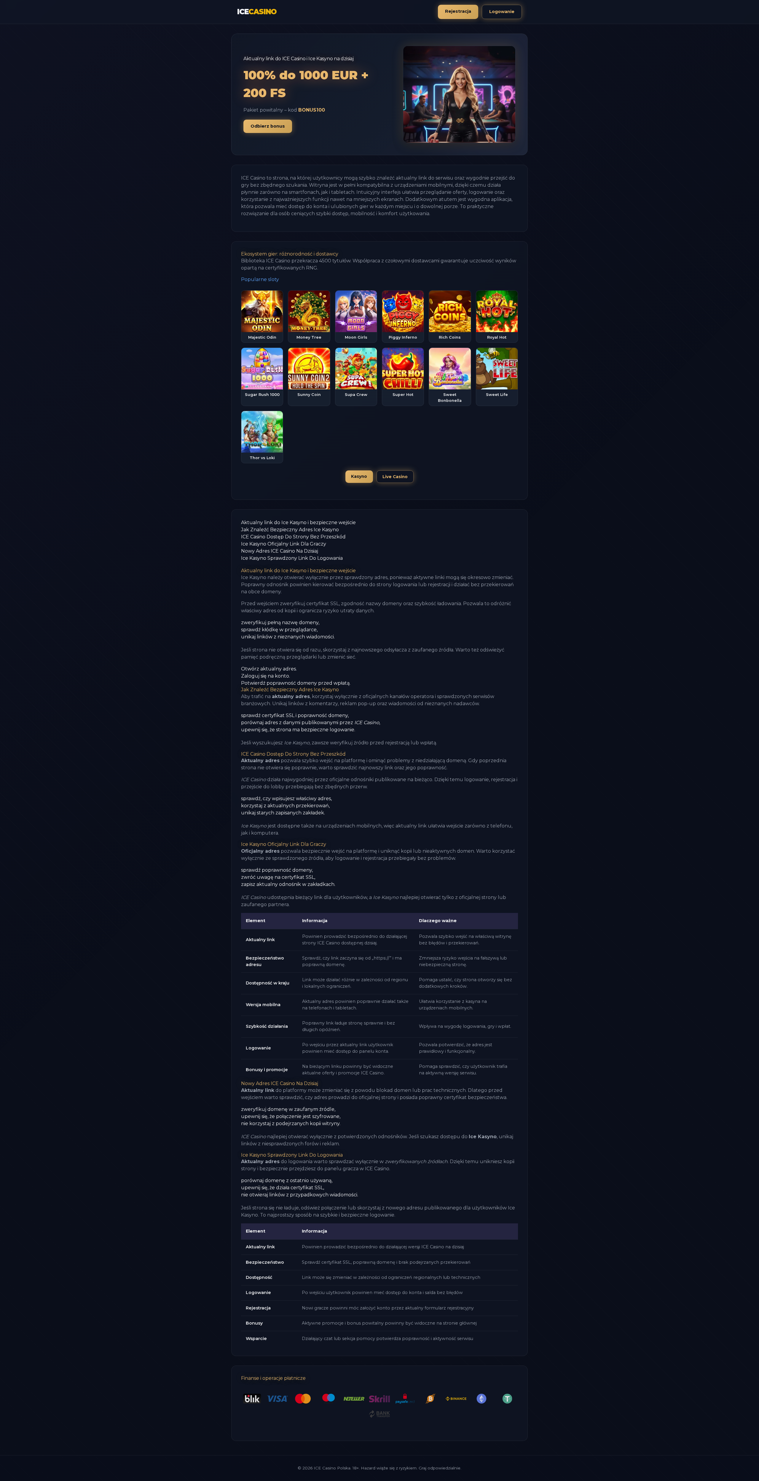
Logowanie (501, 11)
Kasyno (359, 476)
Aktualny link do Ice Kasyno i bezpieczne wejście (298, 522)
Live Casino (395, 476)
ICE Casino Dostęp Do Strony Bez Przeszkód (293, 537)
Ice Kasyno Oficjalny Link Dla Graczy (283, 544)
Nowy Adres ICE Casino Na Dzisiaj (279, 551)
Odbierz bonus (268, 126)
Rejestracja (458, 11)
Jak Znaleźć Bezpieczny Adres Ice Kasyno (290, 529)
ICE (257, 11)
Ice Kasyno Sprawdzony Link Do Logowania (292, 558)
